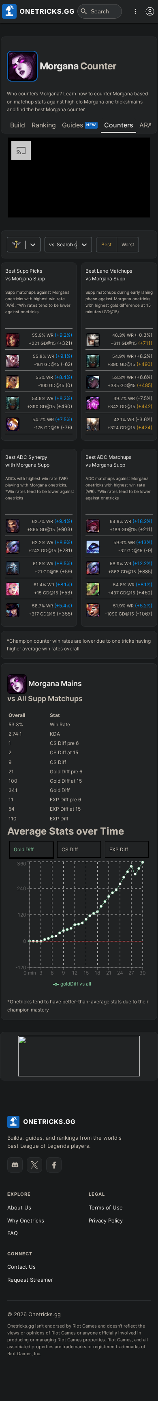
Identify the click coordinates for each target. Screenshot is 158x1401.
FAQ (12, 1233)
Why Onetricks (25, 1220)
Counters (118, 125)
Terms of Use (106, 1207)
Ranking (44, 125)
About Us (19, 1207)
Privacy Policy (106, 1220)
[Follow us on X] (34, 1165)
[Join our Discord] (15, 1165)
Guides (79, 125)
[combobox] (49, 244)
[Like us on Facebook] (54, 1165)
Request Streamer (30, 1279)
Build (17, 125)
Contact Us (21, 1266)
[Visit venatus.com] (134, 204)
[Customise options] (150, 11)
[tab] (17, 125)
